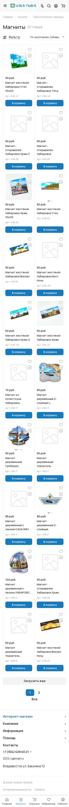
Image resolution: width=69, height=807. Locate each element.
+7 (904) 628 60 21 (16, 752)
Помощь (9, 738)
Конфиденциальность (17, 789)
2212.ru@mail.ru (13, 758)
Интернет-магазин (18, 716)
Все (35, 699)
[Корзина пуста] (63, 6)
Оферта (39, 789)
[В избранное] (29, 49)
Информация (13, 731)
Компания (10, 723)
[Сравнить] (29, 55)
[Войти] (56, 6)
